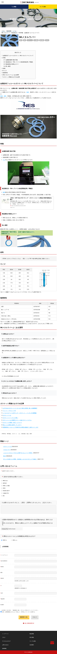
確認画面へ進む (24, 617)
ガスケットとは (7, 415)
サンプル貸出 (43, 6)
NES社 (47, 40)
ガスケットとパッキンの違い (10, 417)
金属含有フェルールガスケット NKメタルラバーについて (17, 55)
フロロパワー (6, 449)
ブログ (3, 637)
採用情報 (4, 648)
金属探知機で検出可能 (11, 60)
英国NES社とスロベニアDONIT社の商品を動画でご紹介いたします (20, 427)
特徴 (4, 57)
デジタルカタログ (6, 641)
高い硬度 (7, 66)
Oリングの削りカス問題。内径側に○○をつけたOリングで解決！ (20, 459)
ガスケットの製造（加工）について (12, 422)
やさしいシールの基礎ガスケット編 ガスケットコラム (17, 420)
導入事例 (32, 637)
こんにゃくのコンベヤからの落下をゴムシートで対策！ (18, 453)
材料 (3, 68)
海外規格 (42, 40)
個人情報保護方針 (29, 623)
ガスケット (29, 40)
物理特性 (5, 72)
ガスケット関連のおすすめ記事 (11, 77)
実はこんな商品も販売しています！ (12, 425)
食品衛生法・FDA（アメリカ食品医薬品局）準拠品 (18, 62)
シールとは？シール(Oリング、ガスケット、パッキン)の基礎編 (19, 413)
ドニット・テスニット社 (9, 410)
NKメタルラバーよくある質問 (10, 75)
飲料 (21, 40)
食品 (25, 40)
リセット (35, 617)
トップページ (5, 633)
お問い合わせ (5, 644)
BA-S (4, 456)
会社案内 (32, 644)
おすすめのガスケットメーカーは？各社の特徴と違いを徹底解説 (20, 408)
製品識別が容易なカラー (11, 64)
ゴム (4, 159)
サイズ (4, 70)
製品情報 (32, 633)
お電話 (14, 6)
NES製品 (36, 40)
